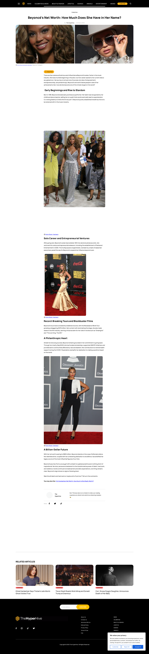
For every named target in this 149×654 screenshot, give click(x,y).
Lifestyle (71, 4)
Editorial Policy (85, 625)
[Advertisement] (74, 118)
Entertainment (101, 4)
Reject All (126, 647)
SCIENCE (116, 627)
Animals (89, 4)
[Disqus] (74, 530)
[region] (127, 642)
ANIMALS (116, 630)
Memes (112, 4)
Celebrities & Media (41, 4)
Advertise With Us (85, 622)
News (29, 4)
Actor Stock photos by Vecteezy (24, 65)
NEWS (115, 617)
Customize (115, 647)
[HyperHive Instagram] (22, 628)
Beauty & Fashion (58, 4)
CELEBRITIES (117, 619)
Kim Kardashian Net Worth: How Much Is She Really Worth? (75, 481)
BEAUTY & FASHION (119, 622)
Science (80, 4)
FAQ (82, 633)
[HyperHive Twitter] (34, 628)
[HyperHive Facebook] (16, 628)
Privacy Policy (84, 627)
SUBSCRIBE (122, 3)
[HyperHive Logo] (23, 3)
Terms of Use (84, 630)
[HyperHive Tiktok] (28, 628)
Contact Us (84, 619)
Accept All (138, 647)
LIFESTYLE (116, 625)
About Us (83, 617)
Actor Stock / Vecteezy (52, 317)
